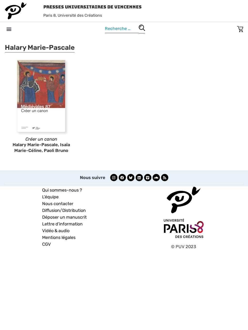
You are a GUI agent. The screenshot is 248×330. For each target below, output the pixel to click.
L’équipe (50, 197)
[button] (9, 29)
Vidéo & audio (56, 230)
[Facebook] (122, 177)
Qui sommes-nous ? (62, 190)
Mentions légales (59, 237)
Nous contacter (57, 203)
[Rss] (164, 177)
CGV (46, 244)
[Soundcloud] (156, 177)
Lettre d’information (62, 224)
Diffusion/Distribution (64, 210)
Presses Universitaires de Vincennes (92, 7)
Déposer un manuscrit (64, 217)
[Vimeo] (147, 177)
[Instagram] (113, 177)
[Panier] (240, 28)
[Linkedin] (139, 177)
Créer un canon (41, 139)
